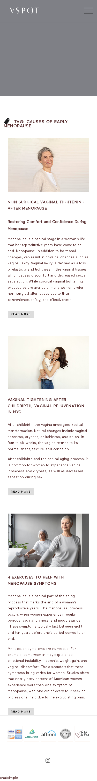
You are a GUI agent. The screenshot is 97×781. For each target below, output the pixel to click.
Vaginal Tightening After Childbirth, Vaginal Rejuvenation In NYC (46, 406)
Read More (21, 314)
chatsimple (9, 778)
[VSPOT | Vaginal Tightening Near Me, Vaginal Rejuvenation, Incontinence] (24, 10)
